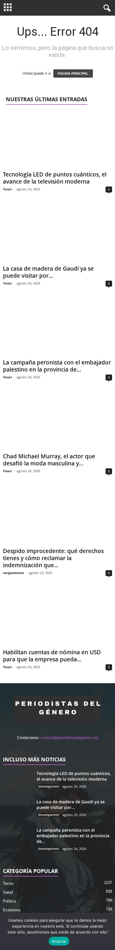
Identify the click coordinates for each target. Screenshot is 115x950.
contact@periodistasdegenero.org (69, 737)
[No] (108, 931)
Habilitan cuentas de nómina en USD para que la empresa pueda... (52, 655)
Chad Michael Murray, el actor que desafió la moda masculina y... (49, 459)
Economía (11, 910)
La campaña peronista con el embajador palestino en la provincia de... (57, 366)
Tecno (8, 883)
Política (9, 901)
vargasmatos (13, 572)
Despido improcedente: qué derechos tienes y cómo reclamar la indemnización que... (53, 558)
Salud (8, 892)
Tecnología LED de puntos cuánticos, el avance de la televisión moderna (54, 178)
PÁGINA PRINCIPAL (73, 73)
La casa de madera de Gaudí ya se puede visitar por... (48, 272)
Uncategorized (48, 786)
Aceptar (59, 941)
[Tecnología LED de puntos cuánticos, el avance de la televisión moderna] (57, 140)
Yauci (7, 189)
